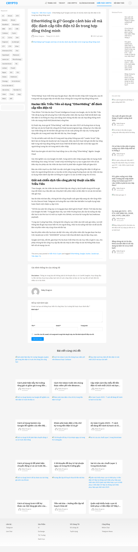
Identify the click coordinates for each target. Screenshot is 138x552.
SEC (11, 72)
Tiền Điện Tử (17, 90)
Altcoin (10, 16)
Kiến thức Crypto (104, 3)
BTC (10, 29)
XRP (11, 98)
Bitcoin (13, 20)
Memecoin (16, 55)
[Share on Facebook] (5, 107)
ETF (3, 46)
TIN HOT (62, 3)
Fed (17, 51)
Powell (13, 68)
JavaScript (95, 254)
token (4, 94)
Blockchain (16, 24)
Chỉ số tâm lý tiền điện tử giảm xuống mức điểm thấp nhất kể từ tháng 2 (130, 33)
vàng (19, 94)
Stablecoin (14, 77)
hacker (88, 254)
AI (3, 16)
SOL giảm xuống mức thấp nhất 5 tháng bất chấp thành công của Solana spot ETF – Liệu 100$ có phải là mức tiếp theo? (130, 49)
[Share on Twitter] (9, 107)
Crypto (14, 33)
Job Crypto (72, 3)
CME (17, 29)
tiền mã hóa (5, 90)
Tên (33, 325)
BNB (3, 29)
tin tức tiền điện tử (7, 85)
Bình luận (35, 309)
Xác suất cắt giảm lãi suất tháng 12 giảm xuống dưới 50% (129, 20)
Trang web (84, 325)
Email (58, 325)
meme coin (5, 59)
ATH (17, 16)
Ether (16, 46)
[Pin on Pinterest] (15, 107)
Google (82, 254)
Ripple (4, 72)
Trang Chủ (52, 3)
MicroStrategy (17, 59)
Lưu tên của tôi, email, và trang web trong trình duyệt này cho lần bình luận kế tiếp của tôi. (64, 334)
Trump (12, 94)
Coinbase (5, 33)
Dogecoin (5, 42)
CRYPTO (8, 3)
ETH (10, 46)
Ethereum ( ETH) (7, 51)
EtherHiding (75, 254)
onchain (4, 68)
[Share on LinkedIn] (19, 107)
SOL (18, 72)
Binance (4, 20)
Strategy (5, 81)
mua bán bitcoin (6, 64)
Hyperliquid (5, 55)
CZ (3, 37)
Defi (17, 37)
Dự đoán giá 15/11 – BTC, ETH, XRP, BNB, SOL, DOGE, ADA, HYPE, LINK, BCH (130, 65)
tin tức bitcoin (16, 81)
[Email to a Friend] (12, 107)
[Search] (130, 3)
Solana (4, 77)
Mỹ (16, 64)
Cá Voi (10, 37)
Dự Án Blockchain (86, 3)
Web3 (4, 98)
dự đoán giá (15, 42)
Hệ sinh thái (119, 3)
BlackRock (5, 24)
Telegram (9, 527)
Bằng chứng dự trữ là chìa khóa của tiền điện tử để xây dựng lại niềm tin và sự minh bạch (130, 79)
